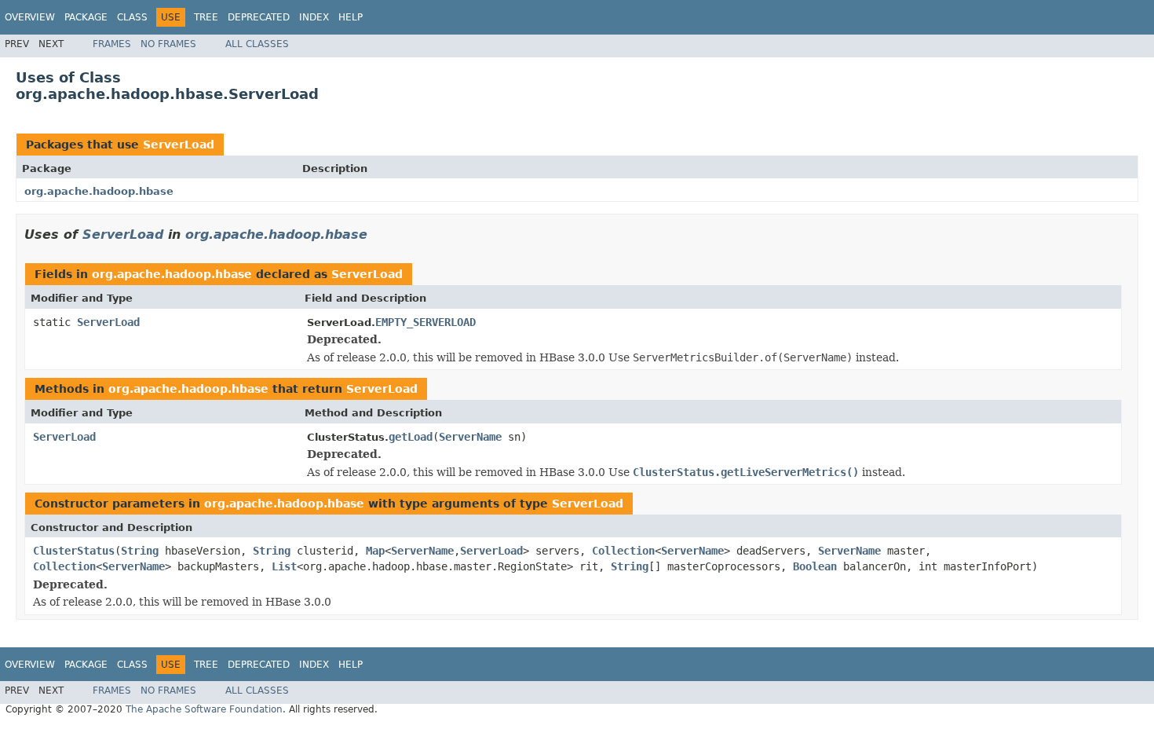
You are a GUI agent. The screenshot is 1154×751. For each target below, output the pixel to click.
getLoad (411, 436)
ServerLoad (178, 144)
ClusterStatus (74, 550)
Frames (112, 43)
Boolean (815, 566)
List (284, 566)
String (140, 550)
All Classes (257, 43)
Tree (206, 17)
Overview (30, 17)
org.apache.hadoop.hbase (98, 191)
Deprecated (259, 17)
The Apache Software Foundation (204, 709)
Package (86, 17)
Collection (623, 550)
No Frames (168, 43)
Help (350, 17)
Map (375, 550)
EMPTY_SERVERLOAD (425, 322)
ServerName (470, 436)
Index (314, 17)
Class (132, 17)
